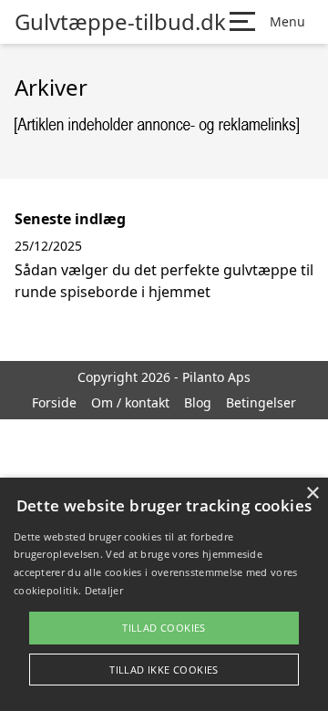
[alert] (164, 594)
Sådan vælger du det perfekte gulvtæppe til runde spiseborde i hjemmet (164, 281)
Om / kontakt (130, 402)
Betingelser (261, 402)
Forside (54, 402)
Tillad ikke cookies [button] (164, 669)
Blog (197, 402)
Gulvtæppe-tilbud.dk (120, 21)
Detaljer (104, 590)
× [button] (312, 493)
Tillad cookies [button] (164, 627)
